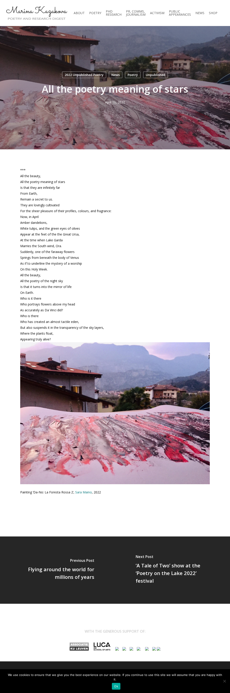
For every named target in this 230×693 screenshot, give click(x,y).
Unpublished (155, 75)
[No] (224, 681)
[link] (83, 492)
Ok (116, 686)
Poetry (133, 75)
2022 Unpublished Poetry (84, 75)
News (115, 75)
